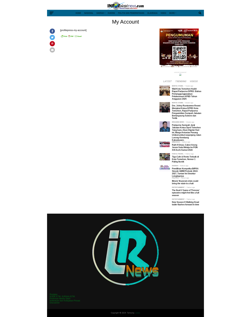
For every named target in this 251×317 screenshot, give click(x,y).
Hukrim (111, 13)
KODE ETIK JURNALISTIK (62, 296)
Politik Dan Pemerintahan (131, 13)
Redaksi (53, 294)
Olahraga (152, 13)
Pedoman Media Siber (60, 298)
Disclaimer (55, 303)
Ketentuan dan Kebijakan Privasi (65, 301)
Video (163, 13)
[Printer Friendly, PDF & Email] (71, 36)
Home (78, 13)
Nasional (88, 13)
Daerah (100, 13)
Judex (137, 313)
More (172, 13)
